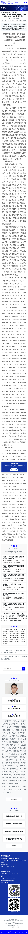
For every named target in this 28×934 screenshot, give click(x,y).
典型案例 (8, 12)
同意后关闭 (14, 469)
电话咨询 (24, 932)
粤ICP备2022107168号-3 (14, 925)
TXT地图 (16, 927)
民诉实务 (14, 12)
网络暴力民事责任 (15, 620)
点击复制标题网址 (15, 18)
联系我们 (17, 932)
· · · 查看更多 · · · (14, 799)
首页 (4, 12)
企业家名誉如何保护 (12, 618)
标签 (8, 614)
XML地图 (11, 927)
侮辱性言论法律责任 (7, 616)
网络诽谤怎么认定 (18, 614)
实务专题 (10, 932)
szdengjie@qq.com (9, 880)
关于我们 (3, 932)
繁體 (17, 2)
